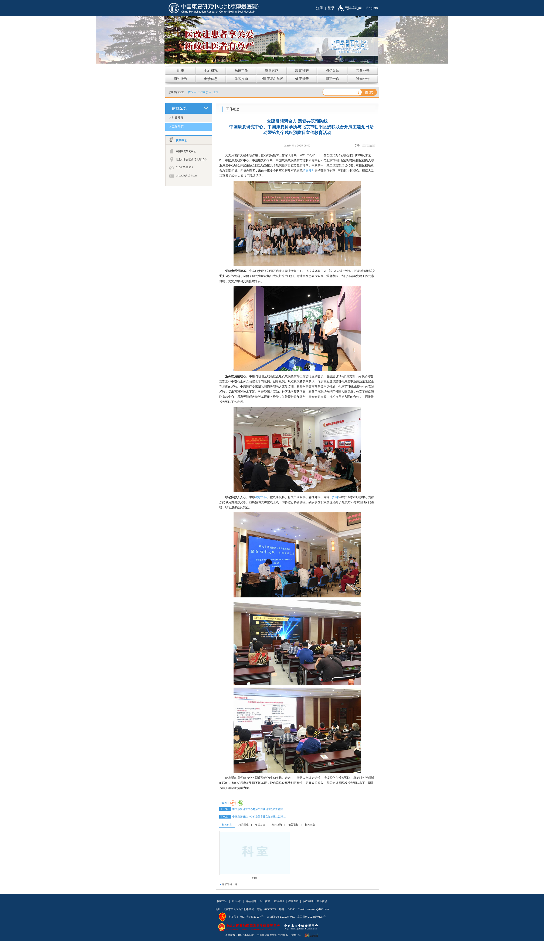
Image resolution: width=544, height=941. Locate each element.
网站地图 (251, 901)
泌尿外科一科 (229, 884)
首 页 (180, 70)
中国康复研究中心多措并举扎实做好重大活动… (259, 816)
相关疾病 (310, 824)
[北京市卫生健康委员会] (304, 926)
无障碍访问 (353, 8)
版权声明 (308, 901)
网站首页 (222, 901)
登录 (331, 8)
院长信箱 (265, 901)
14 (373, 145)
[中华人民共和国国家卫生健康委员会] (249, 926)
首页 (190, 92)
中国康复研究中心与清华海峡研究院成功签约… (259, 809)
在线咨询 (279, 901)
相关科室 (227, 824)
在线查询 (293, 901)
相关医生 (243, 824)
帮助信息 (322, 901)
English (372, 8)
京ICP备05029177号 (252, 916)
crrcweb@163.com (186, 175)
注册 (319, 8)
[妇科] (254, 852)
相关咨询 (277, 824)
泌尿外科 (308, 170)
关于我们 (236, 901)
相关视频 (293, 824)
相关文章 (260, 824)
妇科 (335, 497)
